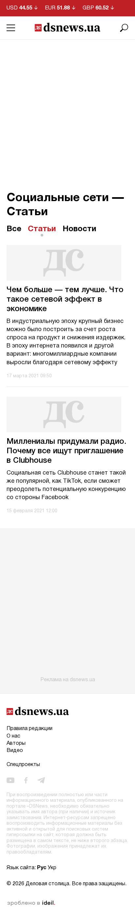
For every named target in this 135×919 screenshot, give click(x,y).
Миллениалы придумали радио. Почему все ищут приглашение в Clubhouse (66, 451)
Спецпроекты (23, 764)
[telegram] (41, 780)
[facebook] (26, 780)
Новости (79, 229)
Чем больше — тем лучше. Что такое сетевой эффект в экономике (65, 300)
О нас (13, 736)
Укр (52, 868)
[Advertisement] (67, 110)
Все (14, 229)
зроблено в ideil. (31, 903)
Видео (15, 750)
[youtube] (10, 780)
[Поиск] (124, 28)
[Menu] (11, 28)
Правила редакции (29, 728)
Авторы (16, 743)
